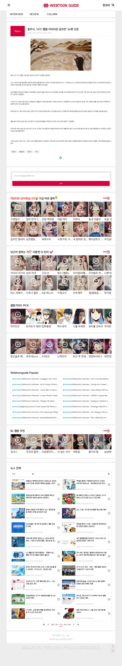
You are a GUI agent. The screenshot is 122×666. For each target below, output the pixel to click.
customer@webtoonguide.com (53, 649)
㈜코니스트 (26, 647)
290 (52, 625)
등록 (61, 183)
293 (65, 625)
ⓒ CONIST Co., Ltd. (61, 635)
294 (69, 625)
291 (56, 625)
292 (61, 625)
